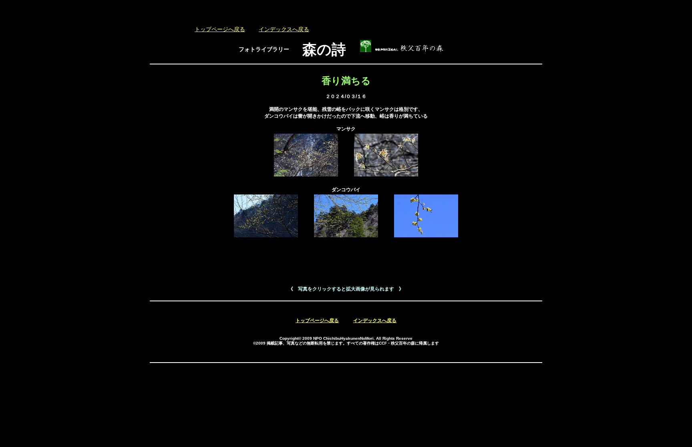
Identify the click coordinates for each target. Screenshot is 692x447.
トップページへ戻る (220, 29)
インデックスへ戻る (284, 29)
